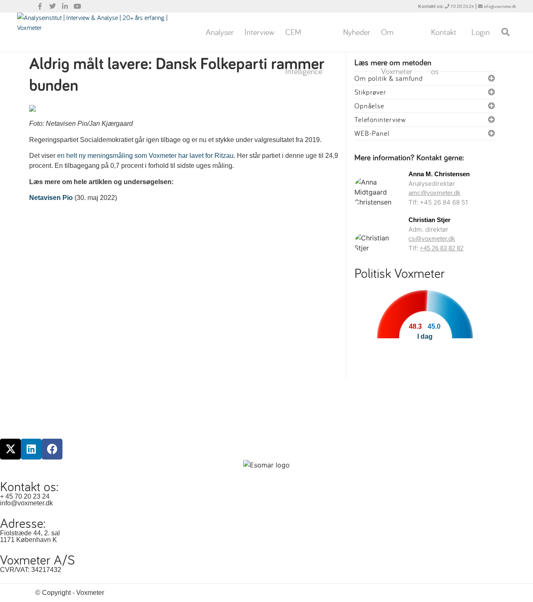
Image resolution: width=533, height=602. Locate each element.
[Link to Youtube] (77, 6)
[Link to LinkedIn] (65, 6)
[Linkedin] (31, 449)
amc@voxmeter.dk (434, 192)
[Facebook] (52, 449)
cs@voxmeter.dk (431, 238)
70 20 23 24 (462, 6)
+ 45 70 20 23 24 (25, 496)
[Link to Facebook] (40, 6)
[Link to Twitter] (52, 6)
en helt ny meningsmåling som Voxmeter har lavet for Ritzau (145, 155)
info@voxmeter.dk (500, 6)
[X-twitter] (10, 449)
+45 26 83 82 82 (441, 248)
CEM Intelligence (303, 39)
